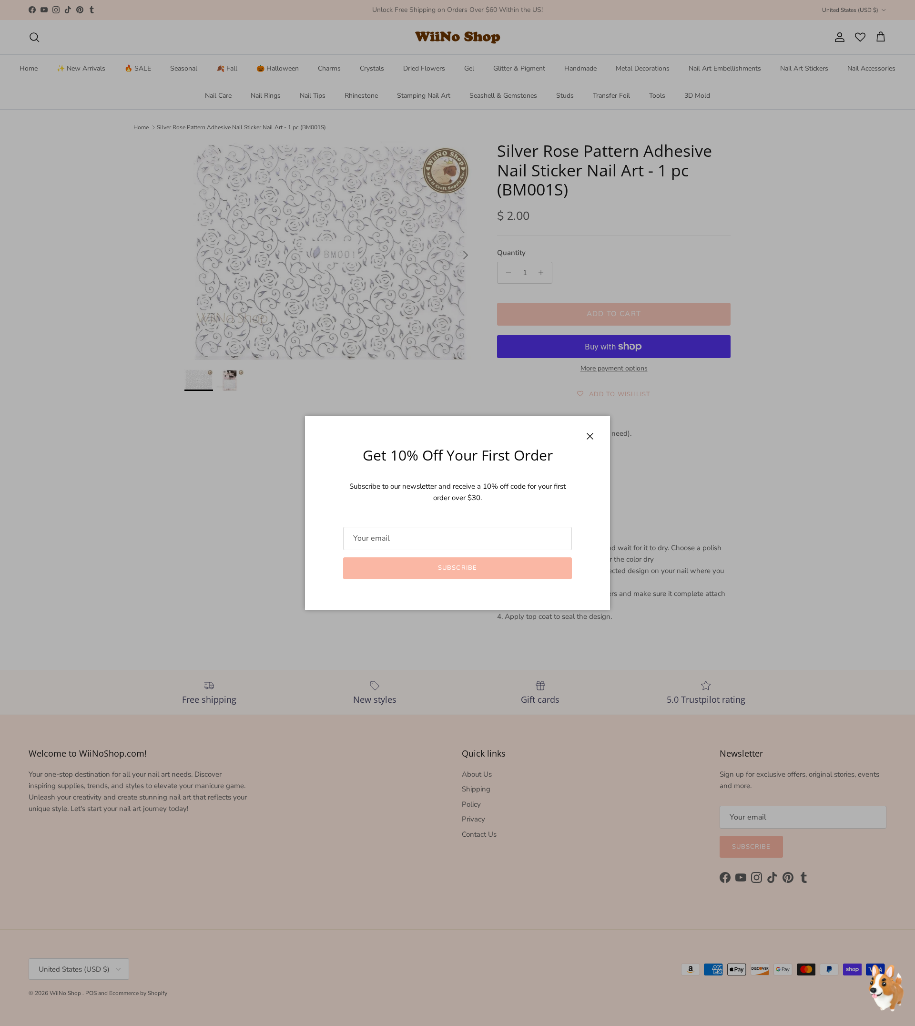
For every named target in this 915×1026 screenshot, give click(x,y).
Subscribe (457, 568)
